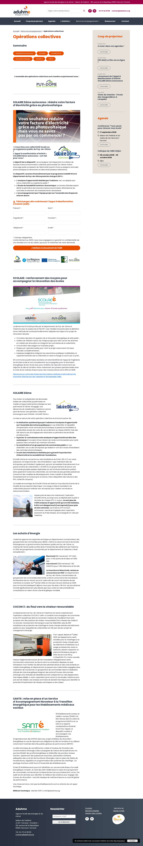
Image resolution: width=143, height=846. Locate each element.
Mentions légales (92, 811)
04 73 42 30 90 (104, 11)
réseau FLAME (118, 811)
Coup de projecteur (34, 21)
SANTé (51, 59)
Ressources (110, 21)
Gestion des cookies (93, 813)
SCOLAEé (42, 53)
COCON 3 (39, 59)
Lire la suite (104, 52)
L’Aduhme (65, 21)
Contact (125, 21)
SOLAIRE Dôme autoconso (24, 53)
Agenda (51, 21)
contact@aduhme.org (121, 11)
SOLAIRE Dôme (56, 53)
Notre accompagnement (87, 21)
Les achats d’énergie (23, 59)
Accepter (132, 841)
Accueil (17, 21)
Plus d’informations (119, 841)
